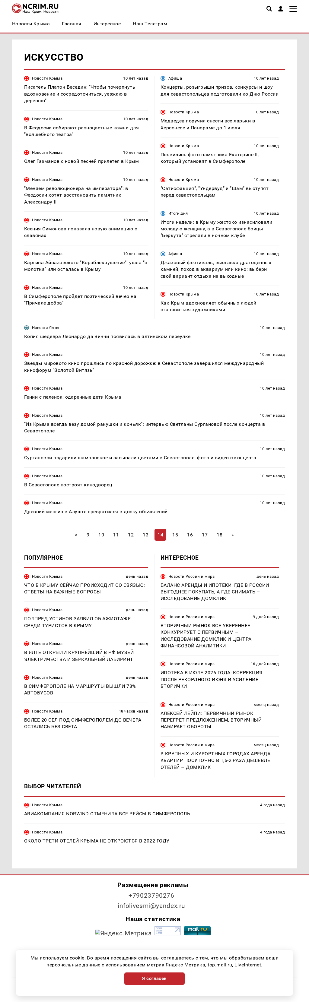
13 (145, 535)
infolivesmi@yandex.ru (151, 905)
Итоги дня (178, 213)
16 (190, 535)
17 (205, 535)
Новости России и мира (191, 576)
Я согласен (154, 978)
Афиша (175, 78)
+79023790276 (151, 895)
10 (101, 535)
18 (219, 535)
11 (116, 535)
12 (131, 535)
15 (175, 535)
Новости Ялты (45, 327)
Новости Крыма (47, 78)
